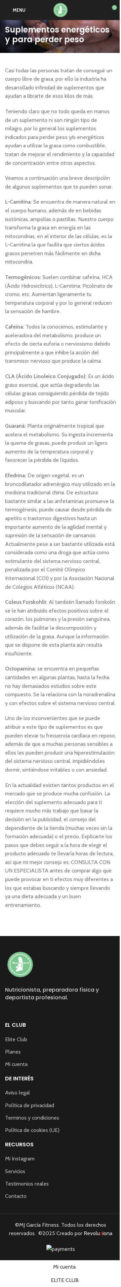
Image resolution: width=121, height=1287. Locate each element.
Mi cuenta (16, 1064)
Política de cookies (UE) (32, 1130)
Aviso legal (17, 1092)
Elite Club (16, 1039)
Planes (13, 1052)
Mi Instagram (20, 1158)
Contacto (16, 1196)
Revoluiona (97, 1233)
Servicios (15, 1171)
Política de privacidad (29, 1105)
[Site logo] (60, 9)
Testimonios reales (27, 1184)
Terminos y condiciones (32, 1118)
